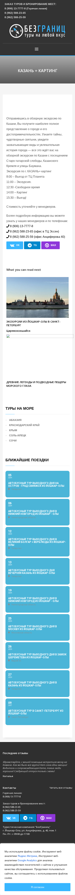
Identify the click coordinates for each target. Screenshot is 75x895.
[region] (37, 869)
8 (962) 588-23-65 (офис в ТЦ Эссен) (34, 231)
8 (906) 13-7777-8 (21, 226)
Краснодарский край (24, 425)
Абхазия (15, 420)
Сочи (13, 440)
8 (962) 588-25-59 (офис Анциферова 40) (37, 236)
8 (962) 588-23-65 (15, 12)
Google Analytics (27, 860)
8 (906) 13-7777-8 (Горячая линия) (26, 8)
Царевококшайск (18, 330)
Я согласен (37, 887)
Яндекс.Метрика (27, 855)
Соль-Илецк (17, 435)
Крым (13, 430)
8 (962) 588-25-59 (15, 17)
